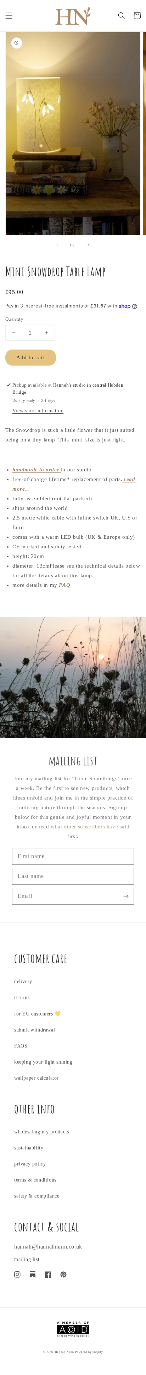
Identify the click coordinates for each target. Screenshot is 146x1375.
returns (21, 997)
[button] (9, 16)
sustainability (28, 1148)
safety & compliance (36, 1196)
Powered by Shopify (89, 1352)
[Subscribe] (126, 896)
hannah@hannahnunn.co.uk (48, 1247)
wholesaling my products (41, 1131)
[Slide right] (88, 245)
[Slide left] (57, 245)
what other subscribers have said (90, 826)
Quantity (14, 319)
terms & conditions (35, 1180)
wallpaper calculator (36, 1078)
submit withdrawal (34, 1030)
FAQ (64, 585)
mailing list (26, 1259)
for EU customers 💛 (37, 1014)
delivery (23, 981)
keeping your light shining (43, 1062)
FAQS (20, 1046)
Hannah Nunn (64, 1352)
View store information (37, 410)
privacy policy (30, 1164)
